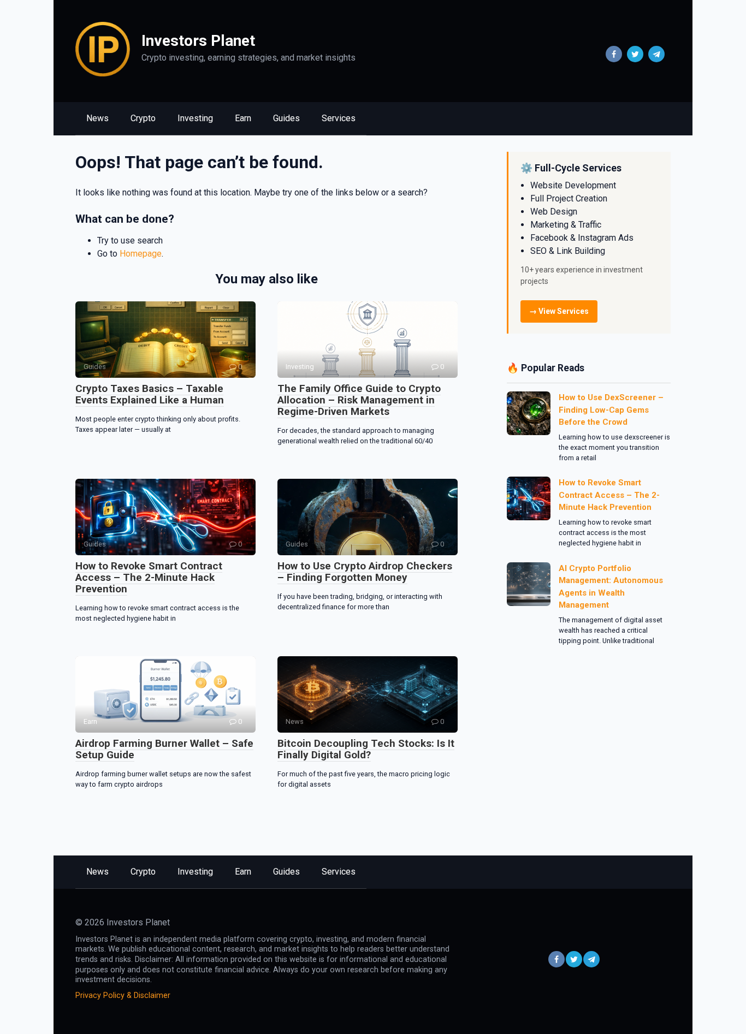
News (97, 118)
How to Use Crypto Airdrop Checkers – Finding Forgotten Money (364, 572)
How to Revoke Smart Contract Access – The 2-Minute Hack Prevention (148, 577)
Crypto (143, 118)
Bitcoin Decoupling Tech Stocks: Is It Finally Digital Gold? (365, 749)
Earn (243, 118)
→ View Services (559, 311)
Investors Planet (198, 41)
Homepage (141, 253)
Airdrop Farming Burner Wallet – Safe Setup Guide (164, 749)
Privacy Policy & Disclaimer (122, 995)
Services (339, 118)
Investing (195, 118)
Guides (286, 118)
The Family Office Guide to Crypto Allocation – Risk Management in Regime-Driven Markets (359, 400)
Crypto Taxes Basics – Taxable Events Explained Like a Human (149, 394)
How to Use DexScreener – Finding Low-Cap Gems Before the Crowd (611, 410)
